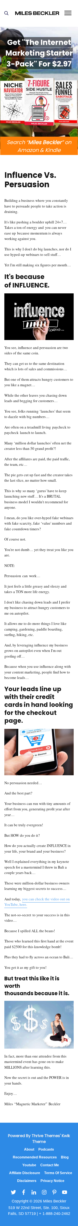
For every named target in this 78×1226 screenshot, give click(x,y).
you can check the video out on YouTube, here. (37, 901)
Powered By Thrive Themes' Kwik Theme (39, 1138)
